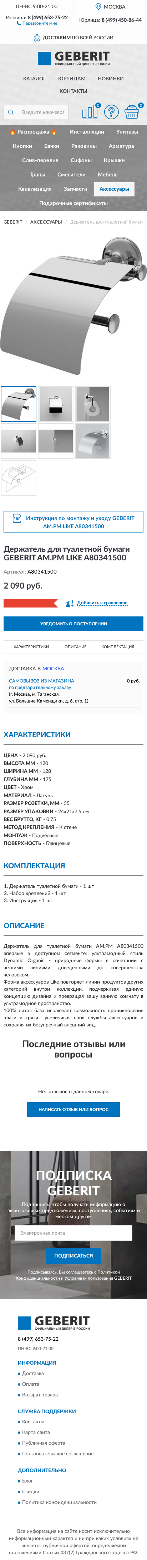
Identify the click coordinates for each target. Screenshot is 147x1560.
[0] (132, 112)
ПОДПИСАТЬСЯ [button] (73, 1256)
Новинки (111, 78)
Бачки (51, 146)
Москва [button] (53, 668)
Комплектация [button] (117, 647)
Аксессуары (114, 189)
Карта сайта (36, 1432)
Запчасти (75, 189)
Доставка (33, 1373)
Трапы (37, 175)
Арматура (121, 146)
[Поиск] (11, 112)
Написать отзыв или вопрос (73, 1110)
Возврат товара (40, 1395)
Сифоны (81, 160)
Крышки (114, 160)
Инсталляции (87, 132)
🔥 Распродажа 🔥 (33, 132)
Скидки (30, 1491)
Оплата (30, 1384)
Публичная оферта (43, 1443)
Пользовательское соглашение (57, 1454)
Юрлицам (72, 78)
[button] (37, 23)
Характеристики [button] (31, 647)
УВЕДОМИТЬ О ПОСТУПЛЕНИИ (73, 624)
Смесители (71, 175)
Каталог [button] (34, 78)
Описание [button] (75, 647)
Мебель (107, 175)
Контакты (73, 91)
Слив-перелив (40, 160)
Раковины (84, 146)
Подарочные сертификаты (73, 203)
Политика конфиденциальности (59, 1502)
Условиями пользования (89, 1278)
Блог (27, 1481)
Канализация (35, 189)
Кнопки (22, 146)
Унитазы (127, 132)
